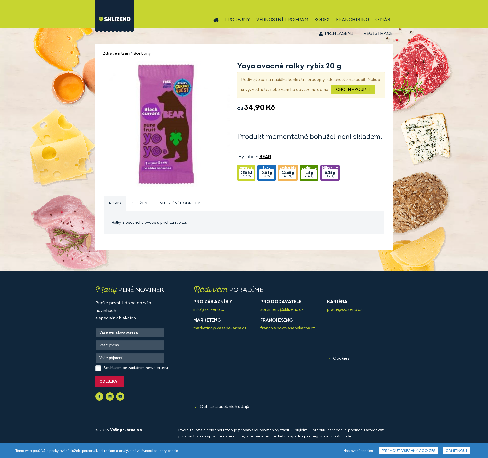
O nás (382, 20)
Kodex (322, 20)
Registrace (378, 34)
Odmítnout (457, 451)
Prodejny (237, 20)
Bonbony (142, 54)
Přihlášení (339, 34)
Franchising (352, 20)
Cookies (341, 358)
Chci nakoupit (353, 90)
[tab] (115, 204)
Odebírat (109, 382)
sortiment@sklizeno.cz (281, 310)
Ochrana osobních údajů (224, 407)
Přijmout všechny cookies (408, 451)
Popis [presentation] (115, 203)
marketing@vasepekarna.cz (220, 328)
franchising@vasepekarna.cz (287, 328)
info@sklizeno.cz (209, 310)
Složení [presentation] (140, 203)
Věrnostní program (282, 20)
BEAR (265, 157)
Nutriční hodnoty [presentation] (180, 203)
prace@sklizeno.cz (344, 310)
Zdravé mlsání (116, 54)
